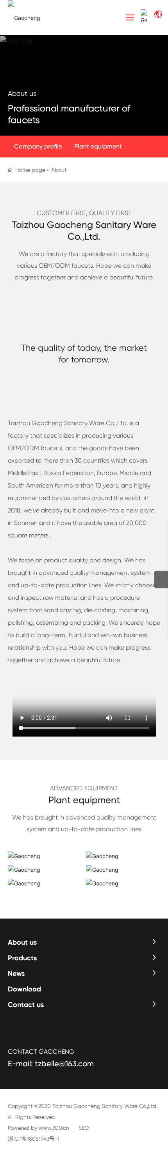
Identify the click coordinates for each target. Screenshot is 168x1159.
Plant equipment (98, 146)
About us (22, 93)
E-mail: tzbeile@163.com (51, 1063)
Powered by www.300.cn (38, 1128)
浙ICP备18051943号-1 (33, 1139)
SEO (84, 1128)
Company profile (38, 146)
